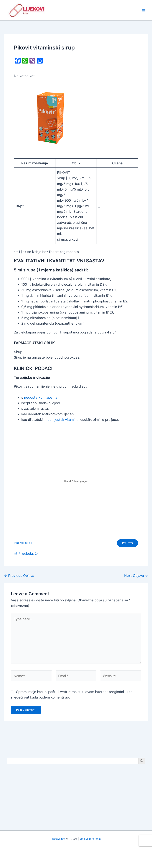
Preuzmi (127, 543)
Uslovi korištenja (90, 839)
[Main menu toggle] (144, 10)
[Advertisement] (76, 796)
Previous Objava (19, 575)
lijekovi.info (58, 839)
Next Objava (136, 575)
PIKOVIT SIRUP (23, 543)
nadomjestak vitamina (61, 419)
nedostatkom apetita (40, 397)
